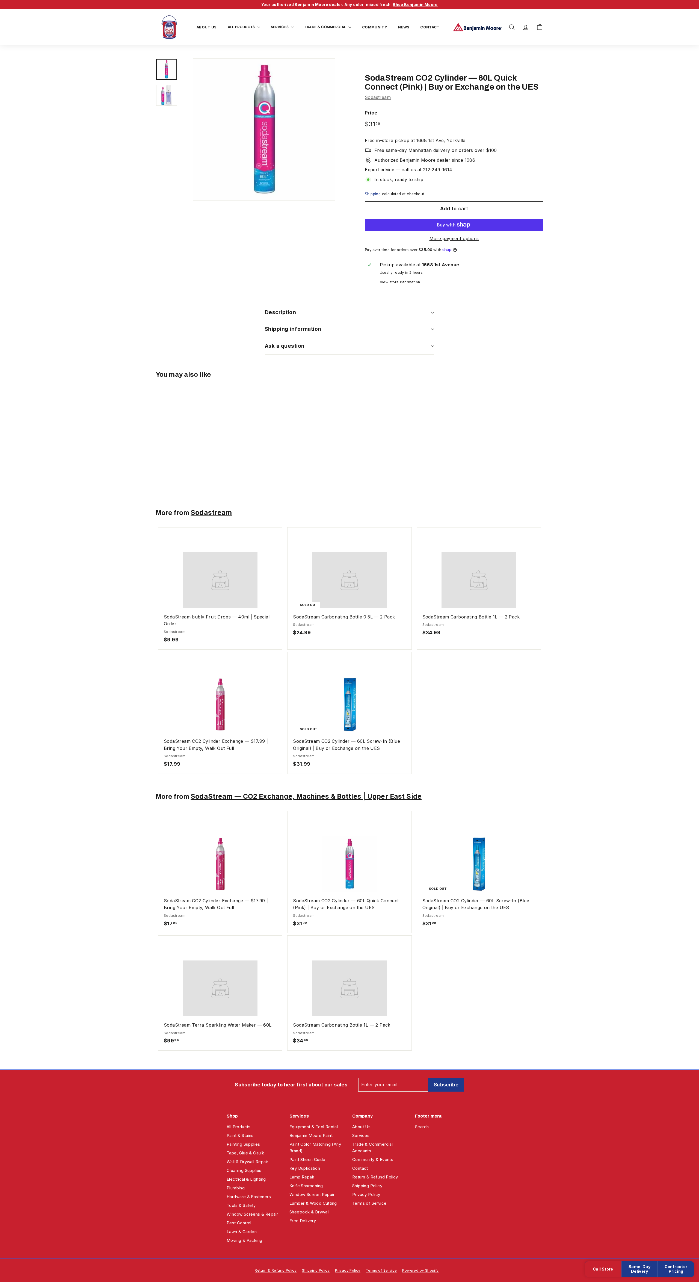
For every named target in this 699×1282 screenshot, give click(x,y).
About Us (207, 27)
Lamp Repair (301, 1177)
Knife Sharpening (306, 1185)
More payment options (454, 238)
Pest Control (239, 1222)
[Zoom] (264, 129)
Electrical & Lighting (246, 1179)
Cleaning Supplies (244, 1170)
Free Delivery (302, 1220)
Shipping (373, 194)
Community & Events (372, 1159)
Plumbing (236, 1187)
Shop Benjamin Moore (415, 4)
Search (422, 1126)
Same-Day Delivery (639, 1269)
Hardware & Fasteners (249, 1196)
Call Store (603, 1269)
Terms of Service (369, 1203)
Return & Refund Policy (375, 1177)
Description (280, 312)
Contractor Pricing (676, 1269)
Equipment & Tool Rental (313, 1126)
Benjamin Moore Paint (311, 1135)
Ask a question (285, 346)
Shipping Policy (367, 1185)
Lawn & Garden (242, 1231)
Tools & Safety (241, 1205)
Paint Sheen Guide (307, 1159)
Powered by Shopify (420, 1270)
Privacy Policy (366, 1194)
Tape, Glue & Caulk (245, 1153)
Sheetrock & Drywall (309, 1212)
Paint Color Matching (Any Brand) (315, 1147)
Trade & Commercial (326, 27)
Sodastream (378, 97)
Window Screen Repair (311, 1194)
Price (371, 113)
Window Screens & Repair (252, 1214)
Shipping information (293, 329)
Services (280, 27)
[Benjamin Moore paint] (477, 27)
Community (374, 27)
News (403, 27)
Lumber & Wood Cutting (313, 1203)
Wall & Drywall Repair (247, 1161)
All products (242, 27)
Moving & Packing (244, 1240)
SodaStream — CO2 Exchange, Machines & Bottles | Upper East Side (306, 796)
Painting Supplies (243, 1144)
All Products (239, 1126)
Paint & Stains (240, 1135)
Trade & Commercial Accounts (372, 1147)
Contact (429, 27)
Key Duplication (304, 1168)
